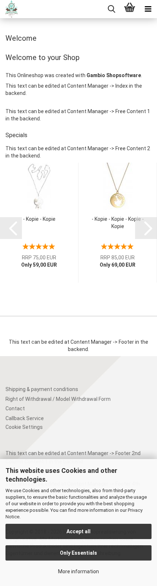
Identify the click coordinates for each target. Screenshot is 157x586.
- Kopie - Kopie (39, 219)
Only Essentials (78, 553)
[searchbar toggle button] (111, 9)
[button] (11, 228)
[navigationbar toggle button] (148, 9)
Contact (15, 408)
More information (78, 571)
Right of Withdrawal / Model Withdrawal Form (58, 399)
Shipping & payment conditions (41, 389)
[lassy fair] (9, 9)
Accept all (78, 531)
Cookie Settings (24, 427)
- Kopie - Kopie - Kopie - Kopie (118, 222)
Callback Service (24, 418)
